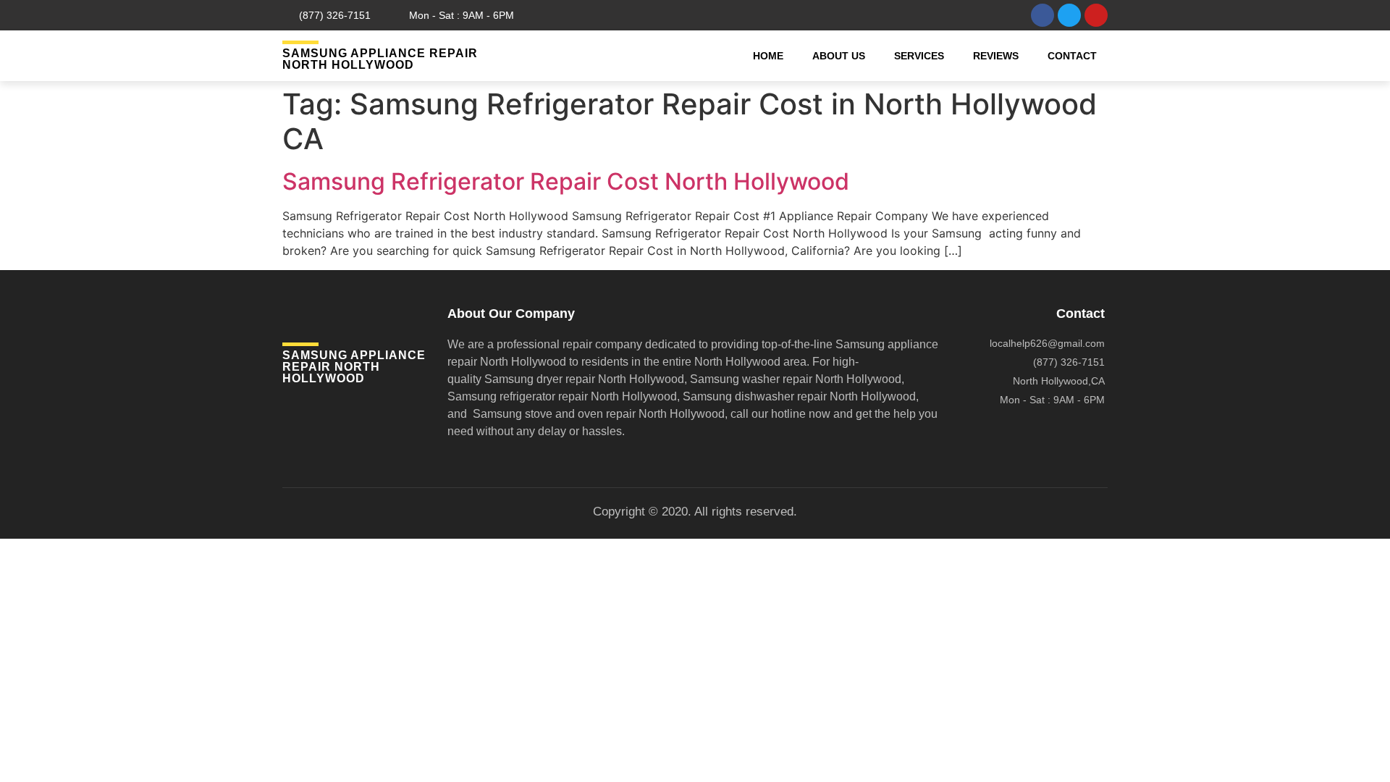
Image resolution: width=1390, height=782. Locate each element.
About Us (838, 56)
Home (768, 56)
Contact (1072, 56)
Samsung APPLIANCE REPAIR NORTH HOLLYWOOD (380, 59)
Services (919, 56)
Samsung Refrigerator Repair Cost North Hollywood (565, 181)
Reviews (996, 56)
